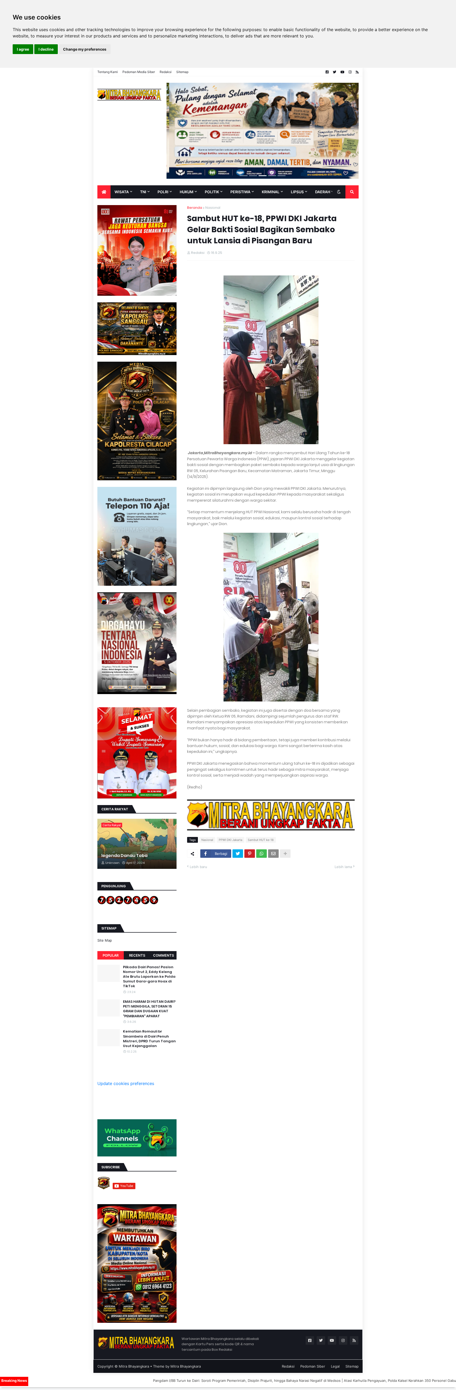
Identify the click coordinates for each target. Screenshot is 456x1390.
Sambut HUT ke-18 (261, 840)
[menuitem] (104, 191)
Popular (110, 955)
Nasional (212, 207)
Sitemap (182, 72)
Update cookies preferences (125, 1083)
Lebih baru (198, 867)
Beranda (194, 207)
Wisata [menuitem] (122, 192)
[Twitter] (237, 853)
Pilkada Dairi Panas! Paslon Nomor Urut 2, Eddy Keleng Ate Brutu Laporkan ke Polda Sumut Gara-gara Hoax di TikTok (149, 977)
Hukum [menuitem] (186, 192)
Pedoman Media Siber (138, 72)
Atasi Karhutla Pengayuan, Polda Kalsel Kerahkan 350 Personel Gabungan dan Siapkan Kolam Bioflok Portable (358, 1380)
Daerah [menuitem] (322, 192)
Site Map (104, 940)
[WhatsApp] (261, 853)
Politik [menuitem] (212, 192)
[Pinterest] (249, 853)
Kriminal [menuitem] (270, 192)
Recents (137, 955)
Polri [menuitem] (163, 192)
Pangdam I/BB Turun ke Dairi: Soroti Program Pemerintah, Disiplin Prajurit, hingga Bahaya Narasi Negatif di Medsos (172, 1380)
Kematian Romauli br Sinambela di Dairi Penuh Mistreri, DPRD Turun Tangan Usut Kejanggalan (149, 1038)
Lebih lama (343, 867)
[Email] (273, 853)
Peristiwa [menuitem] (240, 192)
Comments (163, 955)
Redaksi (166, 72)
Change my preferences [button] (84, 49)
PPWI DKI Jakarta (230, 840)
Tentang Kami (107, 72)
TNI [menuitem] (143, 192)
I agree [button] (23, 49)
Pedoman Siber (312, 1366)
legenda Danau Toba (124, 856)
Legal (335, 1366)
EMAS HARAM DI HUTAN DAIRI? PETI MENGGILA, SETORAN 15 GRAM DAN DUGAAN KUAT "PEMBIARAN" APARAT (149, 1009)
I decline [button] (46, 49)
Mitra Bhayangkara (134, 1366)
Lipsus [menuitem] (297, 192)
